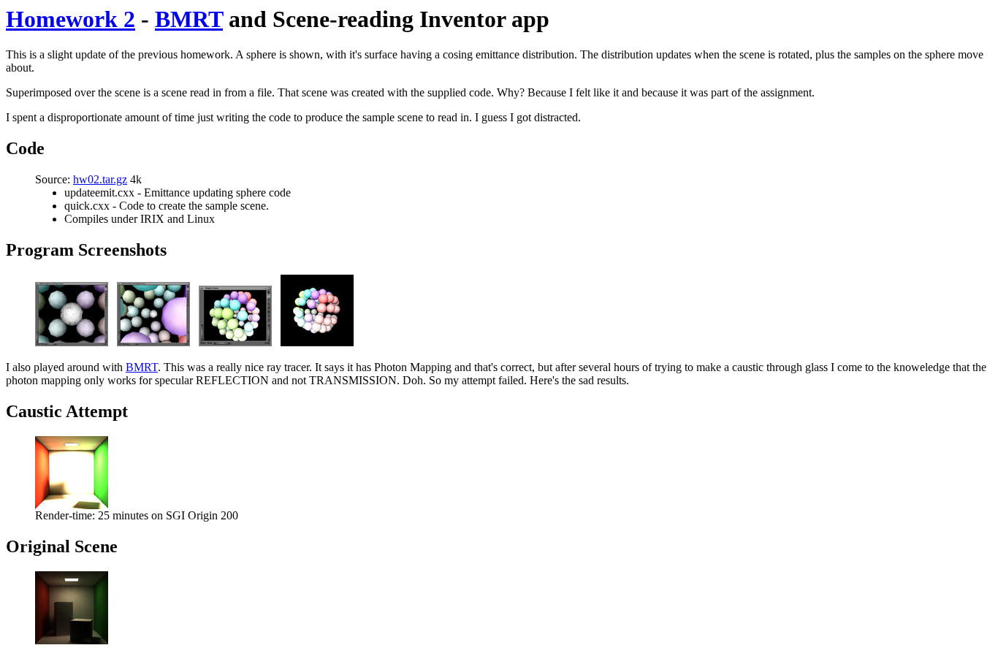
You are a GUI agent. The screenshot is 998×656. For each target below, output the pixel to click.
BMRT (189, 19)
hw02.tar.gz (100, 179)
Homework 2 (70, 19)
